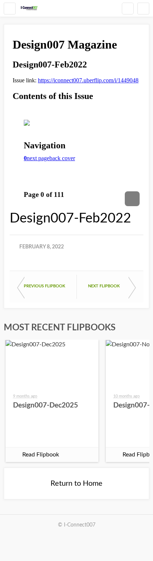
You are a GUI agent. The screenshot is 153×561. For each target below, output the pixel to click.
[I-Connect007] (29, 8)
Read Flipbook (40, 455)
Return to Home (76, 483)
